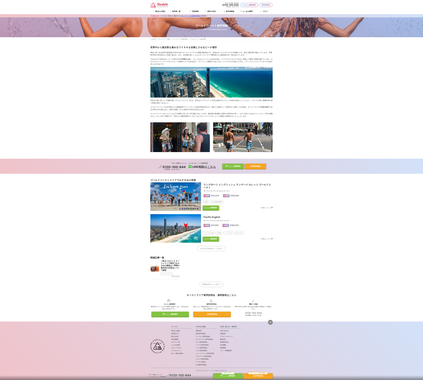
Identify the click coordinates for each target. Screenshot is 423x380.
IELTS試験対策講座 (216, 202)
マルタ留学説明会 (201, 350)
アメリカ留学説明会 (202, 345)
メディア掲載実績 (226, 350)
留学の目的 (174, 336)
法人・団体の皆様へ (177, 353)
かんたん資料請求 (249, 5)
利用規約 (223, 333)
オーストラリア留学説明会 (204, 339)
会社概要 (223, 345)
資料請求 (234, 166)
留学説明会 (266, 5)
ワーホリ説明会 (201, 362)
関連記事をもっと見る (210, 284)
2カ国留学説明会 (201, 365)
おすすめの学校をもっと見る (210, 249)
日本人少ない (239, 233)
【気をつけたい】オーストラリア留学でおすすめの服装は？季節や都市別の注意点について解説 (170, 265)
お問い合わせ (224, 331)
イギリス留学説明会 (202, 359)
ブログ (265, 11)
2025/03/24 (176, 276)
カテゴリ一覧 (175, 342)
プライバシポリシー (226, 336)
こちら (211, 166)
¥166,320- (231, 225)
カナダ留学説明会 (201, 342)
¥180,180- (231, 195)
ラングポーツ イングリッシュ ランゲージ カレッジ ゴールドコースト (237, 186)
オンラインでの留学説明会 (191, 16)
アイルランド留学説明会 (204, 356)
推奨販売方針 (224, 342)
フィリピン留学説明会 (203, 336)
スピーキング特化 (209, 233)
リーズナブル (228, 233)
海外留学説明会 (201, 333)
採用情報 (223, 348)
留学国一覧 (176, 11)
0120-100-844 (174, 167)
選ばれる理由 (160, 11)
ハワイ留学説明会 (201, 348)
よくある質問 (248, 11)
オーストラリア (166, 273)
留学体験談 (230, 11)
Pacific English (212, 217)
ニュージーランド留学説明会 (205, 353)
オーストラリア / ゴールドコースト (217, 191)
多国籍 (206, 202)
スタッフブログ (176, 348)
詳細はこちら (266, 208)
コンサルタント (176, 350)
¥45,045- (212, 195)
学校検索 (195, 11)
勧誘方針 (223, 339)
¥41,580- (212, 225)
